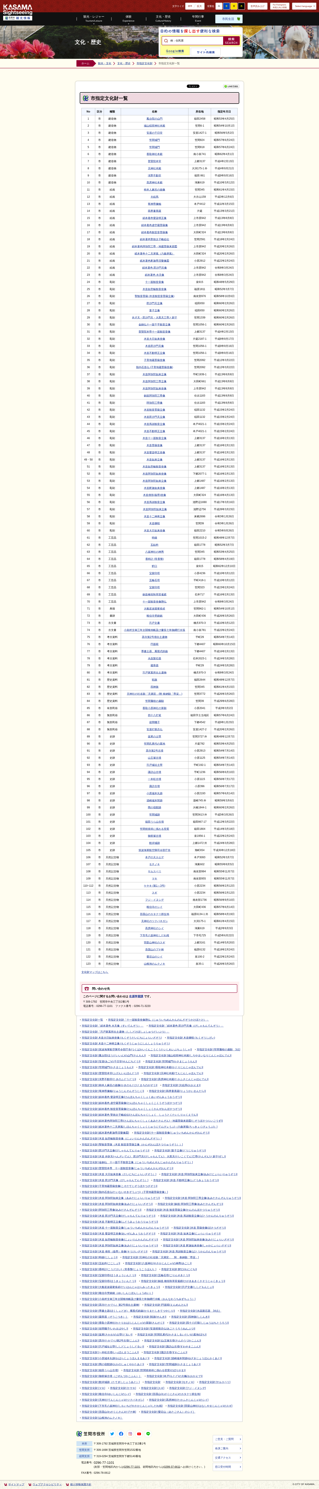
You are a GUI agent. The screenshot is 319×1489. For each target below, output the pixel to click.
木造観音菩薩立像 (154, 409)
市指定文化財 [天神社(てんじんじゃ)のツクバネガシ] (113, 1399)
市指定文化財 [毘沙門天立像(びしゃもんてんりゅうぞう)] (115, 1150)
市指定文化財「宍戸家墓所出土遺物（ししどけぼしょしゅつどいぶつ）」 (125, 1031)
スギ (154, 892)
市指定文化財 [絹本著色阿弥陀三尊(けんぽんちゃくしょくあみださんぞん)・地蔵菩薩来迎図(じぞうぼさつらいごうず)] (152, 1120)
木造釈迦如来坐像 (154, 488)
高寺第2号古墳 (154, 750)
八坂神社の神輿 (154, 551)
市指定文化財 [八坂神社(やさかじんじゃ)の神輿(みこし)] (158, 1263)
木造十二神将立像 (154, 516)
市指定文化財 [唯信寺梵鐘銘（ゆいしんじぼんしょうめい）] (117, 1293)
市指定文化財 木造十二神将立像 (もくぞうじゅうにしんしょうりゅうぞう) (126, 1043)
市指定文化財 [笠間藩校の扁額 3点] (218, 1049)
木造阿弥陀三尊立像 (154, 381)
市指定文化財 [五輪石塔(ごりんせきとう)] (165, 1275)
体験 (128, 18)
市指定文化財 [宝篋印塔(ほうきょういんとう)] (109, 1275)
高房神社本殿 (154, 182)
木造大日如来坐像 (154, 338)
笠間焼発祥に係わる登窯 (154, 828)
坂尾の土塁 (154, 736)
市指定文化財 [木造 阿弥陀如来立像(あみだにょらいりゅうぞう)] (199, 1174)
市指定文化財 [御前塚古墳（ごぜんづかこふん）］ (112, 1376)
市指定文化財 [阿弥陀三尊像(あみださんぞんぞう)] (111, 1209)
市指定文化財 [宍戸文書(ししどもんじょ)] (189, 1287)
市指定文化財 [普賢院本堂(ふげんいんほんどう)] (110, 1073)
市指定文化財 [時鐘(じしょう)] (99, 1257)
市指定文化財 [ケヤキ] (123, 1388)
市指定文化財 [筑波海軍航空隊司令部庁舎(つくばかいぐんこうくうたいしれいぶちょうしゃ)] (137, 1049)
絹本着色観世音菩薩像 (154, 232)
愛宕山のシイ (154, 956)
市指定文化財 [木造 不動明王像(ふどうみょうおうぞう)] (186, 1180)
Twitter (112, 1434)
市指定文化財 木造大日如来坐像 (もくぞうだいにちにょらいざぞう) (122, 1037)
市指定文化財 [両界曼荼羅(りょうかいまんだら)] (177, 1091)
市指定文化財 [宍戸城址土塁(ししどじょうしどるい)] (113, 1346)
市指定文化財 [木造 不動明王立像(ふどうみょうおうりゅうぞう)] (120, 1221)
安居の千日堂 (154, 132)
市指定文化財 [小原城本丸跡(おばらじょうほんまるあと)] (115, 1358)
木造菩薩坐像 (154, 445)
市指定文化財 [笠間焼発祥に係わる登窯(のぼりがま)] (154, 1370)
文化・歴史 (163, 18)
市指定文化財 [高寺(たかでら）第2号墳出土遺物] (110, 1304)
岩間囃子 (154, 722)
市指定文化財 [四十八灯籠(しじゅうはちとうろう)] (199, 1322)
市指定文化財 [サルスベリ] (214, 1382)
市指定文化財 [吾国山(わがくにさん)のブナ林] (109, 1411)
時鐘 (154, 537)
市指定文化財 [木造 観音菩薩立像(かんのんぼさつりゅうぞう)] (183, 1209)
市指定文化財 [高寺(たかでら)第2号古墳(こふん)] (110, 1340)
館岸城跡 (154, 843)
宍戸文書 (154, 622)
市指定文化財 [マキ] (93, 1388)
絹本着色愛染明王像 (154, 218)
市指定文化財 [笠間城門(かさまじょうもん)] (171, 1061)
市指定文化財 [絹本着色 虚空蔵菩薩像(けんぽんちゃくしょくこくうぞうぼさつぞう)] (132, 1103)
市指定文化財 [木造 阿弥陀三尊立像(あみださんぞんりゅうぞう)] (203, 1198)
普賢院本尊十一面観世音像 (154, 331)
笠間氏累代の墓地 (154, 743)
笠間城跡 (154, 814)
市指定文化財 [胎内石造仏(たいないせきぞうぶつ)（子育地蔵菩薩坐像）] (125, 1192)
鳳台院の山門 (154, 118)
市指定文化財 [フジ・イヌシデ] (187, 1388)
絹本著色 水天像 (154, 274)
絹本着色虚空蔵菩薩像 (154, 225)
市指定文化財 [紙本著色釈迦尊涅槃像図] (105, 1132)
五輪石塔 (154, 580)
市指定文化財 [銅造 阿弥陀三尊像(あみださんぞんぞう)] (190, 1204)
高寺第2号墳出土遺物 (154, 637)
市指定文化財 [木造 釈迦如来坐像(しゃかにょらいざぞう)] (197, 1245)
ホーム (85, 63)
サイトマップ (16, 1484)
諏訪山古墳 (154, 772)
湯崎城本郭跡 (154, 800)
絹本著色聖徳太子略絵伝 (154, 239)
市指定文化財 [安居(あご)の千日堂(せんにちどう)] (111, 1061)
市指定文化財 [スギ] (152, 1388)
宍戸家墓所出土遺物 (154, 672)
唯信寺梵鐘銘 (154, 615)
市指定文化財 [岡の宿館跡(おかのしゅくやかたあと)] (113, 1364)
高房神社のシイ (154, 928)
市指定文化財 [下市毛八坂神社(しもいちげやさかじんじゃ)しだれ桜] (122, 1405)
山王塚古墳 (154, 757)
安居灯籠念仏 (154, 729)
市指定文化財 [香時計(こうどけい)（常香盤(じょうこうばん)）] (119, 1269)
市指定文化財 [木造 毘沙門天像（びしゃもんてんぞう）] (115, 1180)
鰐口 (154, 566)
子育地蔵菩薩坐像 (154, 360)
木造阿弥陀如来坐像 (154, 388)
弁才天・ (137, 317)
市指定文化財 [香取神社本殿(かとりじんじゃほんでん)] (170, 1067)
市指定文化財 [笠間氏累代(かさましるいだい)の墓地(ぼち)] (171, 1334)
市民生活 (228, 19)
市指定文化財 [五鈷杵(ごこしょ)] (101, 1263)
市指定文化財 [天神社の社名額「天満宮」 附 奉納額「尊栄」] (160, 1257)
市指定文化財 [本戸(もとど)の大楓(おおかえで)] (174, 1376)
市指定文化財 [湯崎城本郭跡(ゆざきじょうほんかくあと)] (188, 1358)
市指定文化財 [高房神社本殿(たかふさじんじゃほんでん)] (174, 1079)
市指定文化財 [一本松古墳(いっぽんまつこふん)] (110, 1352)
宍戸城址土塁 (154, 765)
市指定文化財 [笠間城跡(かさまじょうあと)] (174, 1364)
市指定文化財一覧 (92, 1019)
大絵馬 (155, 196)
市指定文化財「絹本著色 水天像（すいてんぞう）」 (113, 1025)
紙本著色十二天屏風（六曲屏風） (154, 253)
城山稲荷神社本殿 (154, 125)
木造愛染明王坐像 (154, 452)
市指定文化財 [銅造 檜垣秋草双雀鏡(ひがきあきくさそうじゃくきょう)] (183, 1281)
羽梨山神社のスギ (154, 942)
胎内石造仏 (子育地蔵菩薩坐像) (154, 367)
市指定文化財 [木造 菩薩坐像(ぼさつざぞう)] (199, 1227)
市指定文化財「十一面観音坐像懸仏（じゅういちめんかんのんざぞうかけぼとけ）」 (158, 1019)
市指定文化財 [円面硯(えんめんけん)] (166, 1304)
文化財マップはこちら (95, 972)
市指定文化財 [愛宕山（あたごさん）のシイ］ (168, 1411)
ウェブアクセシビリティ (47, 1484)
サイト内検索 (206, 51)
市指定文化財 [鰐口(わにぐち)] (179, 1269)
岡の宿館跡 (154, 807)
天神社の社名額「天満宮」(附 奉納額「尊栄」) (154, 693)
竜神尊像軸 (154, 204)
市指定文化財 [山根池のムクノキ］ (102, 1417)
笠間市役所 (90, 1434)
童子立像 (154, 310)
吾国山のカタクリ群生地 (154, 914)
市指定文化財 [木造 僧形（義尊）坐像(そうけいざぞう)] (114, 1251)
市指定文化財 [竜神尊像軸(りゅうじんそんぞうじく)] (113, 1091)
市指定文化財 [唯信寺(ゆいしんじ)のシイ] (106, 1394)
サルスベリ (154, 871)
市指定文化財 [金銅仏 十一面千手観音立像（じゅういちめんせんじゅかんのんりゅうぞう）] (137, 1162)
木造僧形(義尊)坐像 (154, 495)
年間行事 (198, 18)
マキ (154, 878)
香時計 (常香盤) (154, 559)
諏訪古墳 (154, 786)
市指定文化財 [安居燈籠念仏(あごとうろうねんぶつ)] (164, 1328)
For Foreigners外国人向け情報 (280, 6)
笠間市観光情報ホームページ (17, 12)
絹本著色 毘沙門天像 (154, 267)
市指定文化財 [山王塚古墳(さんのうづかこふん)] (172, 1340)
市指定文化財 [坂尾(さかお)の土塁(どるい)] (107, 1334)
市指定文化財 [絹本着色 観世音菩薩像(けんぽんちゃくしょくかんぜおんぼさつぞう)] (132, 1109)
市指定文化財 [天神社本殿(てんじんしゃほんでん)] (173, 1073)
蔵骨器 (155, 665)
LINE (148, 1434)
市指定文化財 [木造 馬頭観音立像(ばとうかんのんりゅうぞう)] (197, 1215)
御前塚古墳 (154, 835)
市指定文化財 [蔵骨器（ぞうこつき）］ (105, 1316)
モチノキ (154, 864)
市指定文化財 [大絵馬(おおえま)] (181, 1085)
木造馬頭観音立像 (154, 424)
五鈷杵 (155, 544)
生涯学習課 (136, 996)
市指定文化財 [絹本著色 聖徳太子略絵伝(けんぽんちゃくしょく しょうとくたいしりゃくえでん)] (140, 1114)
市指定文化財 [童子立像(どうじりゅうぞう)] (180, 1150)
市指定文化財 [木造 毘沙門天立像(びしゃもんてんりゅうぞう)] (118, 1215)
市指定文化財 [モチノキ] (179, 1382)
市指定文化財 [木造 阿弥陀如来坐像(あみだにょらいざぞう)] (117, 1204)
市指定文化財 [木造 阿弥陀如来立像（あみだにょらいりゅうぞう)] (121, 1198)
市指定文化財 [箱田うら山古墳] (100, 1370)
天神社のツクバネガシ (154, 921)
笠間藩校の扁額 (154, 701)
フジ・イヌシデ (154, 899)
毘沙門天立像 (154, 303)
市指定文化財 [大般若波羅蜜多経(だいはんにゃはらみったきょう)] (121, 1287)
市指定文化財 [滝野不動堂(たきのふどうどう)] (109, 1079)
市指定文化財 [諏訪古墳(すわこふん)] (165, 1352)
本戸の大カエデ (154, 857)
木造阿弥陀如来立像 (154, 374)
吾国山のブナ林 (154, 949)
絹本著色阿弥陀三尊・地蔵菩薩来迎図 (154, 246)
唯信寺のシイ (154, 907)
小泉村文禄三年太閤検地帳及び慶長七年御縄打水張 (154, 630)
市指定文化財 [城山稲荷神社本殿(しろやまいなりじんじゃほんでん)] (191, 1055)
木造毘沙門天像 (154, 346)
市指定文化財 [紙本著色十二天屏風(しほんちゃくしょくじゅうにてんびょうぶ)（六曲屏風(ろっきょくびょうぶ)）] (149, 1126)
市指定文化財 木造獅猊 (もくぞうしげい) (191, 1037)
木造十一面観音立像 (154, 438)
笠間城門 (154, 140)
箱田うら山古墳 (154, 821)
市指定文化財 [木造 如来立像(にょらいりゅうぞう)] (190, 1233)
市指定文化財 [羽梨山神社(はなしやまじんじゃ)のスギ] (199, 1405)
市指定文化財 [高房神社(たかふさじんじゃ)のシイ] (178, 1399)
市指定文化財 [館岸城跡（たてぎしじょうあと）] (111, 1382)
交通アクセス (223, 1457)
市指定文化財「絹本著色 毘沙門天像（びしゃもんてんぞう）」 (186, 1025)
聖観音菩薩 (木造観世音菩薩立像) (154, 296)
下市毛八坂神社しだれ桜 (154, 935)
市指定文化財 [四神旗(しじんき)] (190, 1316)
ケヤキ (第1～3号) (154, 885)
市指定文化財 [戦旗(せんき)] (149, 1316)
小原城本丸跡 (154, 793)
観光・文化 (104, 63)
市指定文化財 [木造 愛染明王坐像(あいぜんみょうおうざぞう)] (118, 1233)
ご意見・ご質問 (224, 1439)
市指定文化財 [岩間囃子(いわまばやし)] (105, 1328)
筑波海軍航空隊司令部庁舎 (154, 850)
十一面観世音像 (154, 282)
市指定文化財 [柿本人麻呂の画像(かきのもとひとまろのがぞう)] (119, 1085)
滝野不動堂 (154, 175)
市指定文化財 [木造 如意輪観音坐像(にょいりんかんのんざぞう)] (120, 1239)
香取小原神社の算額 (154, 708)
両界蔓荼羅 (154, 210)
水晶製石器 (154, 658)
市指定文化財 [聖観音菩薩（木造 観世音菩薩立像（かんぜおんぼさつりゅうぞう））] (132, 1144)
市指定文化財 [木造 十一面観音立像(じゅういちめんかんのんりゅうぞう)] (125, 1227)
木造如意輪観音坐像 (154, 289)
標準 (190, 6)
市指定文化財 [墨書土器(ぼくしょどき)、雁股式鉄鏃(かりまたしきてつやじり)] (128, 1310)
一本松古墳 (154, 779)
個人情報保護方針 (80, 1484)
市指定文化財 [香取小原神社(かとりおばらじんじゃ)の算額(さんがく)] (123, 1322)
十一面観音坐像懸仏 (154, 601)
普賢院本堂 (154, 161)
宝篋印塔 (154, 573)
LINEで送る (231, 86)
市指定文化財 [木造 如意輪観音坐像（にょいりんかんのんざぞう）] (121, 1138)
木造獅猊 (154, 523)
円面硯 (155, 644)
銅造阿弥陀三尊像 (154, 395)
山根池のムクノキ (154, 963)
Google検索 (175, 51)
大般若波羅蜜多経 (154, 608)
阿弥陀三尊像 (154, 402)
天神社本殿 (154, 168)
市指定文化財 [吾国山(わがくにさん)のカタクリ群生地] (168, 1394)
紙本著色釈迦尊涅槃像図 (154, 260)
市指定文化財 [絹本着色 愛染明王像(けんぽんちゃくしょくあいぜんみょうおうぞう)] (132, 1097)
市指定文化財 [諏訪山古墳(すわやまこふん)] (174, 1346)
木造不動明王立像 (154, 353)
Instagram (130, 1434)
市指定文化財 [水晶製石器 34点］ (200, 1310)
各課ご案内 (221, 1448)
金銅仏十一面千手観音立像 (154, 324)
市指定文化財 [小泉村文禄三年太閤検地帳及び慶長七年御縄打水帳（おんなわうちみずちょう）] (138, 1299)
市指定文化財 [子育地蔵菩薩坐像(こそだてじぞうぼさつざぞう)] (119, 1186)
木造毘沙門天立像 (154, 416)
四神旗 (155, 686)
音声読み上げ (258, 6)
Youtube (139, 1434)
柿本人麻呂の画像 (154, 189)
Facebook (121, 1434)
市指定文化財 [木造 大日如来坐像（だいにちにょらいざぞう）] (119, 1174)
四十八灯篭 (154, 715)
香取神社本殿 (154, 154)
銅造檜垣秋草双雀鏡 (154, 594)
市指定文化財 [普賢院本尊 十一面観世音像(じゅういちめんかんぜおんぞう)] (127, 1168)
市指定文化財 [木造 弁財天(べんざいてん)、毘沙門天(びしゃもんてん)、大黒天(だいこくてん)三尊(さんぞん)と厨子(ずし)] (154, 1156)
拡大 (199, 6)
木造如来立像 (154, 459)
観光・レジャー (93, 18)
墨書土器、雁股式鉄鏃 (154, 651)
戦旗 (154, 679)
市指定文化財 (145, 63)
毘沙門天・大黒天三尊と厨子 (160, 317)
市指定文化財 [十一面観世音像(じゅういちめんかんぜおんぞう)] (171, 1132)
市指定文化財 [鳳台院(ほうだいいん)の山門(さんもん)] (114, 1055)
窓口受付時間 (223, 1466)
